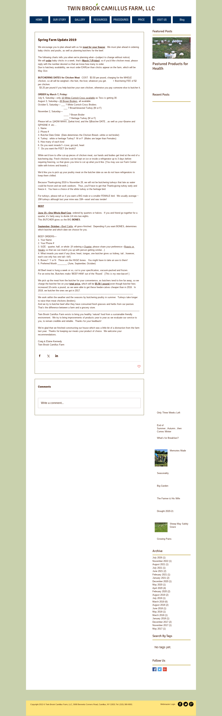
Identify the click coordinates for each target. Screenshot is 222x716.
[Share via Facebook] (39, 355)
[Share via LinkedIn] (56, 355)
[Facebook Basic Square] (154, 669)
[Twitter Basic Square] (160, 669)
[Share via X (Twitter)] (48, 355)
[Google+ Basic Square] (165, 669)
